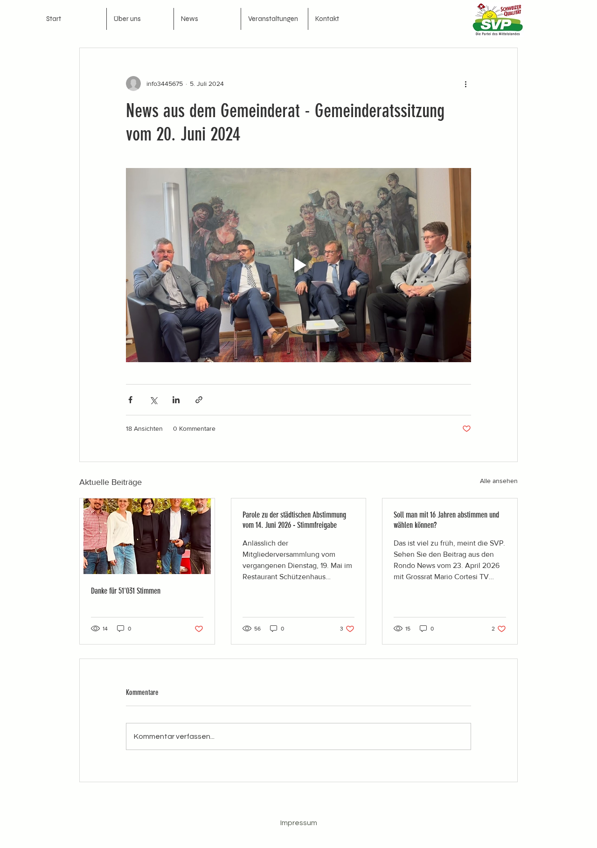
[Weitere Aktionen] (465, 83)
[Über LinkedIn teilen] (176, 399)
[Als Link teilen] (198, 399)
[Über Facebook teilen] (130, 399)
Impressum (298, 823)
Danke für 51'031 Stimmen (125, 591)
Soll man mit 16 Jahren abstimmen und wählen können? (446, 520)
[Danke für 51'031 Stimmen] (147, 536)
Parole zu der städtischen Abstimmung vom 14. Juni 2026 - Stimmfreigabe (294, 520)
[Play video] (298, 265)
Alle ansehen (499, 480)
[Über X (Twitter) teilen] (153, 399)
